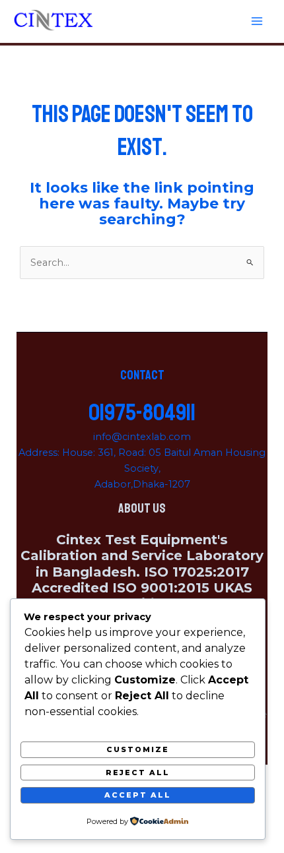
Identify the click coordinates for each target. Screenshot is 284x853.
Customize (137, 749)
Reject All (138, 772)
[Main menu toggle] (257, 21)
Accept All (137, 795)
